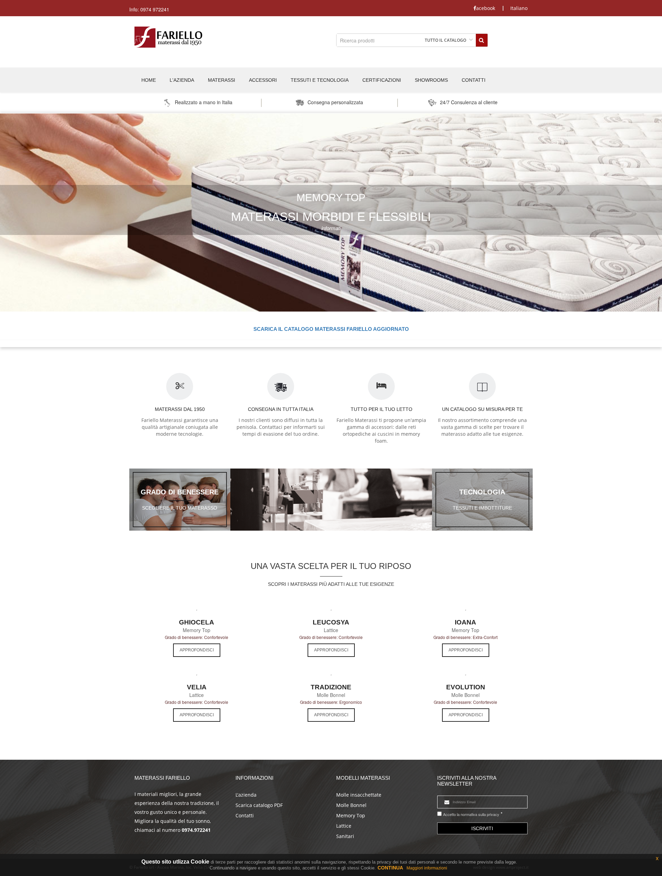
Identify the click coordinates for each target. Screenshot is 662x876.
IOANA (465, 622)
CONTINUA (390, 867)
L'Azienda (182, 80)
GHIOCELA (196, 622)
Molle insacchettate (358, 794)
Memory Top (350, 815)
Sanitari (345, 836)
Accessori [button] (263, 80)
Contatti (473, 80)
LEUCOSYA (331, 622)
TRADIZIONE (331, 687)
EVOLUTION (465, 687)
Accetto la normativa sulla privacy (471, 814)
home (148, 80)
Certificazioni (381, 80)
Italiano (519, 8)
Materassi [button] (221, 80)
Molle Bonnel (351, 805)
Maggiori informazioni (427, 868)
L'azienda (246, 794)
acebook (485, 8)
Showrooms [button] (431, 80)
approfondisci (197, 650)
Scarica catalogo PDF (259, 805)
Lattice (343, 826)
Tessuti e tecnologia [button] (320, 80)
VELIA (197, 687)
